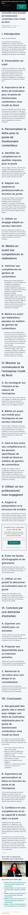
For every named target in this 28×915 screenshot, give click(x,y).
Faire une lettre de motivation (9, 27)
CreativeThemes (5, 913)
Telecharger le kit (14, 542)
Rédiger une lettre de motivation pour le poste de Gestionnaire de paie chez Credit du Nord (15, 900)
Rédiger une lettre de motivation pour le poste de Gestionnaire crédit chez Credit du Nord (15, 895)
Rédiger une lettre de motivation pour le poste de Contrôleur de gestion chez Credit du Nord (15, 884)
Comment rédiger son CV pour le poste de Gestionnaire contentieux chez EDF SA (14, 889)
